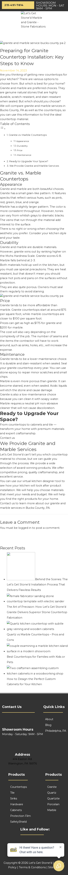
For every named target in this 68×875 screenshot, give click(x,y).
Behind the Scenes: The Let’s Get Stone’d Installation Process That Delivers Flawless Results (37, 585)
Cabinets (16, 810)
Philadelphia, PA (55, 730)
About (49, 719)
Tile (12, 792)
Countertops (18, 787)
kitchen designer (43, 481)
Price (19, 150)
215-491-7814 (13, 5)
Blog (48, 725)
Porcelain (53, 804)
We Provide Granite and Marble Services (34, 165)
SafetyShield (18, 821)
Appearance (22, 141)
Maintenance (24, 155)
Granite (52, 787)
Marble (51, 810)
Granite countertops (25, 309)
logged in (24, 528)
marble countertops (45, 314)
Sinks (13, 798)
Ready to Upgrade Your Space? (28, 161)
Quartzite (53, 798)
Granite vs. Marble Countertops (28, 134)
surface (25, 224)
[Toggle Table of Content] (3, 128)
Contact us (7, 438)
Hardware (16, 804)
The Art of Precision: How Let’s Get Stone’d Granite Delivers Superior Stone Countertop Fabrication (37, 612)
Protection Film (20, 816)
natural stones (27, 92)
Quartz (51, 792)
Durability (22, 146)
